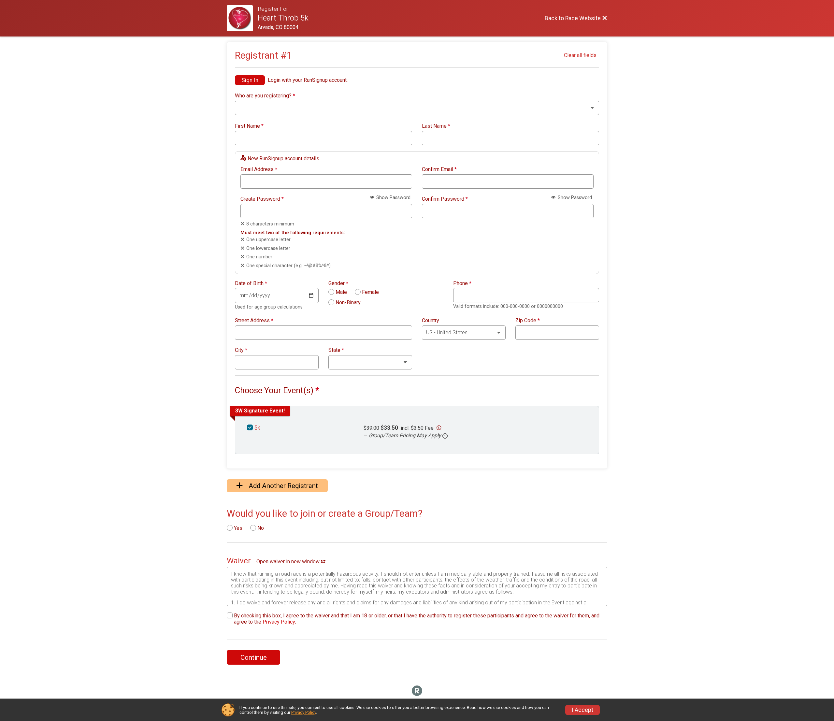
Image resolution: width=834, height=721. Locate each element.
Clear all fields (580, 55)
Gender (338, 283)
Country (430, 321)
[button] (445, 436)
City (241, 350)
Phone (462, 283)
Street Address (254, 321)
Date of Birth (251, 283)
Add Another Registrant (282, 486)
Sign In (249, 80)
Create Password (262, 199)
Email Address (258, 169)
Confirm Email (439, 169)
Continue (253, 657)
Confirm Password (445, 199)
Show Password (392, 197)
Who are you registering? (265, 96)
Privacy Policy (279, 622)
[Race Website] (242, 18)
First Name (249, 126)
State (336, 350)
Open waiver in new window (288, 561)
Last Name (436, 126)
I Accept (582, 710)
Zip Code (527, 321)
